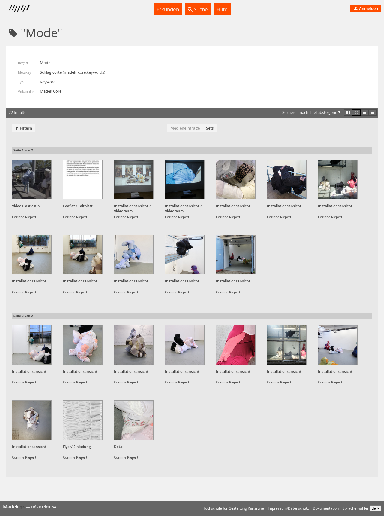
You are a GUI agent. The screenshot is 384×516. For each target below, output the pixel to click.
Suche (200, 9)
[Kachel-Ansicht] (348, 112)
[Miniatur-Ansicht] (372, 112)
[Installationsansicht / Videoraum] (134, 179)
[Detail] (134, 420)
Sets (210, 128)
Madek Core (51, 91)
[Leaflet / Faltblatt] (83, 179)
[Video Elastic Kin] (32, 179)
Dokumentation (326, 508)
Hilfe (222, 9)
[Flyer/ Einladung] (83, 420)
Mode (45, 62)
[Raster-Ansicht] (356, 112)
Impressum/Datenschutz (288, 508)
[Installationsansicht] (236, 179)
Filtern (26, 128)
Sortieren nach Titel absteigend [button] (310, 112)
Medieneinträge (185, 128)
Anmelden (368, 8)
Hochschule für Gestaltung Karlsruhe (233, 508)
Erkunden (168, 9)
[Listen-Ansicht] (364, 112)
